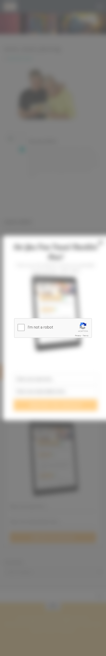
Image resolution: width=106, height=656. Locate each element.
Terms (86, 335)
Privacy (78, 335)
